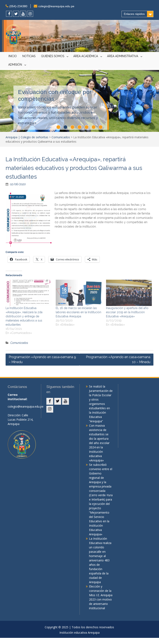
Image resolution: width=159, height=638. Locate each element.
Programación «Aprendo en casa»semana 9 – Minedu (42, 359)
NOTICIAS (28, 56)
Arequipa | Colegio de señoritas (27, 137)
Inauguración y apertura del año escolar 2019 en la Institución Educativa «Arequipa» (127, 312)
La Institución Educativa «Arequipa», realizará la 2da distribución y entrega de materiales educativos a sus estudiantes (24, 316)
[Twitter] (16, 14)
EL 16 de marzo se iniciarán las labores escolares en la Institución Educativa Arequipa (78, 312)
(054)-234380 (18, 6)
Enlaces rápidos (134, 14)
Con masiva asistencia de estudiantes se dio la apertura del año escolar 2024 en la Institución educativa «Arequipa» (99, 443)
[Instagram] (30, 14)
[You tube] (23, 14)
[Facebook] (9, 14)
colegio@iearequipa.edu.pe (56, 6)
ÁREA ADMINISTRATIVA (122, 56)
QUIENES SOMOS (52, 56)
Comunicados (61, 137)
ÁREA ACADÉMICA (85, 56)
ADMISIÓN (15, 64)
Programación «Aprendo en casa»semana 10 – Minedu (118, 359)
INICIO (12, 56)
